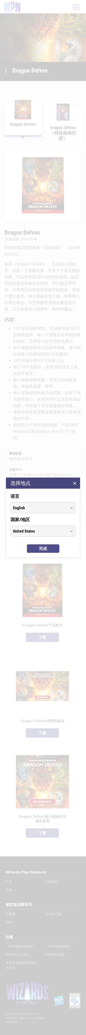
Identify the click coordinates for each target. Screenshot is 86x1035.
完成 (43, 548)
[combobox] (39, 507)
